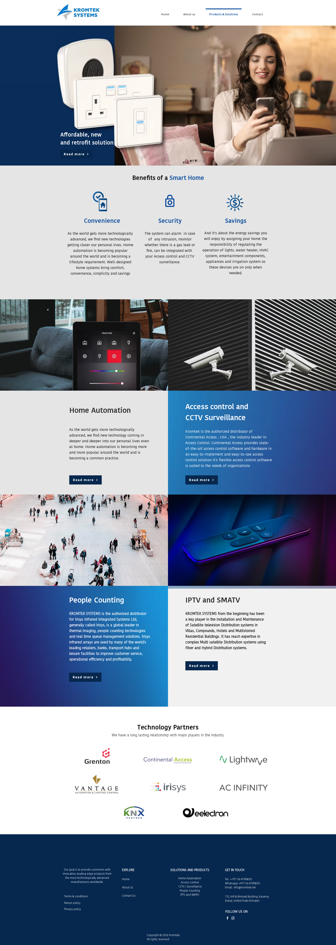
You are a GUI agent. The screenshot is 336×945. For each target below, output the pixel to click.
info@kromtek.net (245, 887)
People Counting (190, 890)
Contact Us (129, 896)
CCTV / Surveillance (190, 886)
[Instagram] (233, 918)
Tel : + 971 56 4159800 (238, 879)
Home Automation (189, 878)
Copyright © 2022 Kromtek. (163, 935)
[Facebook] (227, 918)
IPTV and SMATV (189, 895)
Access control (190, 882)
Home (126, 879)
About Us (127, 887)
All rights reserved (158, 939)
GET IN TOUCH (234, 870)
